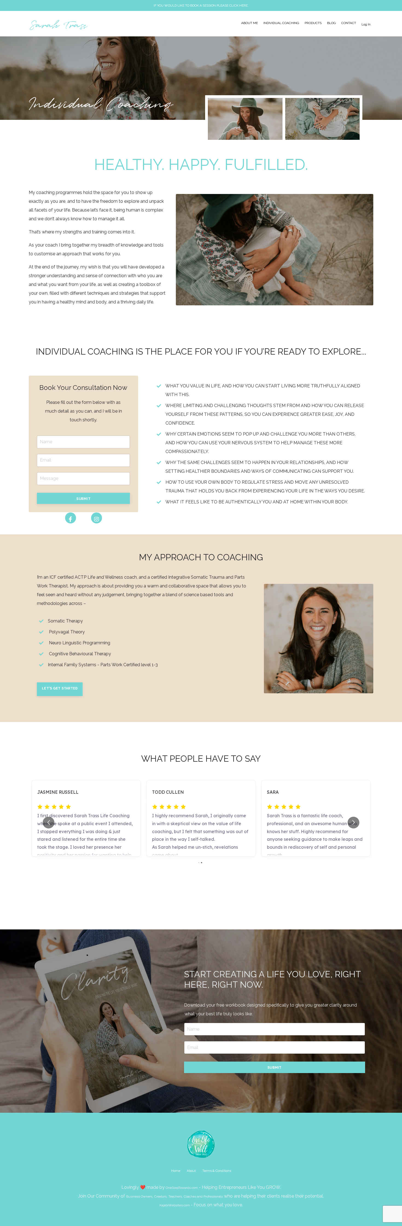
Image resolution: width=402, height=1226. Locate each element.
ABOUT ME (249, 23)
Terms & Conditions (216, 1171)
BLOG (331, 23)
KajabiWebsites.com (174, 1205)
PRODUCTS (313, 23)
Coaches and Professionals (203, 1196)
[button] (83, 498)
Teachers (175, 1196)
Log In (366, 24)
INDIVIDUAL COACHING (281, 23)
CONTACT (348, 23)
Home (175, 1171)
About (191, 1171)
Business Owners (139, 1196)
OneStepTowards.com (182, 1188)
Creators (160, 1196)
